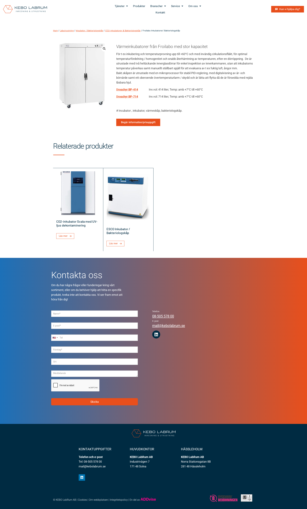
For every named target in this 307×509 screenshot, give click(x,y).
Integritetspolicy (119, 499)
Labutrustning (67, 30)
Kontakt (160, 12)
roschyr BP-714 (128, 96)
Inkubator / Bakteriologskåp (89, 30)
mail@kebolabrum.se (168, 326)
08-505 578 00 (163, 316)
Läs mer (63, 236)
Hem (55, 30)
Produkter (139, 6)
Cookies (82, 499)
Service (175, 6)
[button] (104, 49)
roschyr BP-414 (128, 89)
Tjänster (120, 6)
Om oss (193, 6)
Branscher (156, 6)
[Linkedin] (156, 334)
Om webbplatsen (98, 499)
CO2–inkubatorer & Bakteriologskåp (123, 30)
